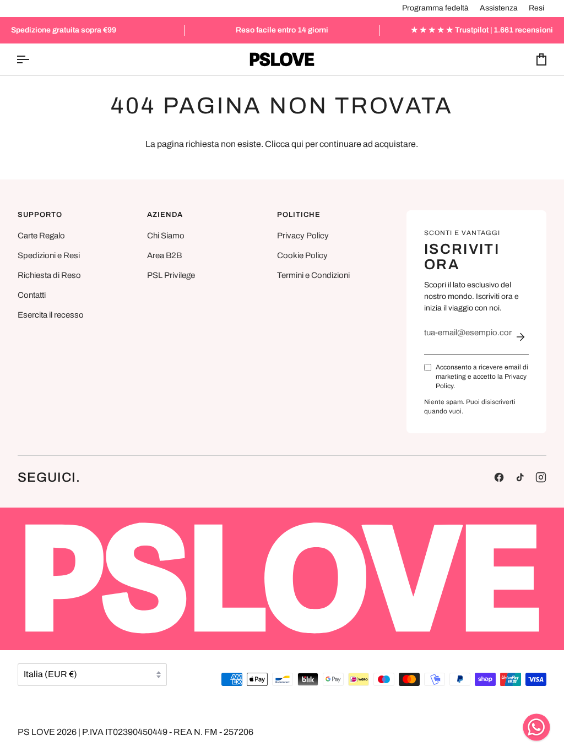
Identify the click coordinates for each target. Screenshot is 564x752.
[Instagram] (540, 477)
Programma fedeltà (435, 8)
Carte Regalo (41, 235)
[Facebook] (499, 477)
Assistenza (499, 8)
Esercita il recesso (51, 314)
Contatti (32, 295)
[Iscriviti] (520, 337)
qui (297, 144)
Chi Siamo (166, 235)
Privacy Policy (303, 235)
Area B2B (164, 255)
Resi (536, 8)
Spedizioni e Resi (49, 255)
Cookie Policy (302, 255)
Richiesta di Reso (49, 275)
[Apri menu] (32, 59)
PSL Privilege (171, 275)
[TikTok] (519, 477)
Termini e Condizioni (313, 275)
